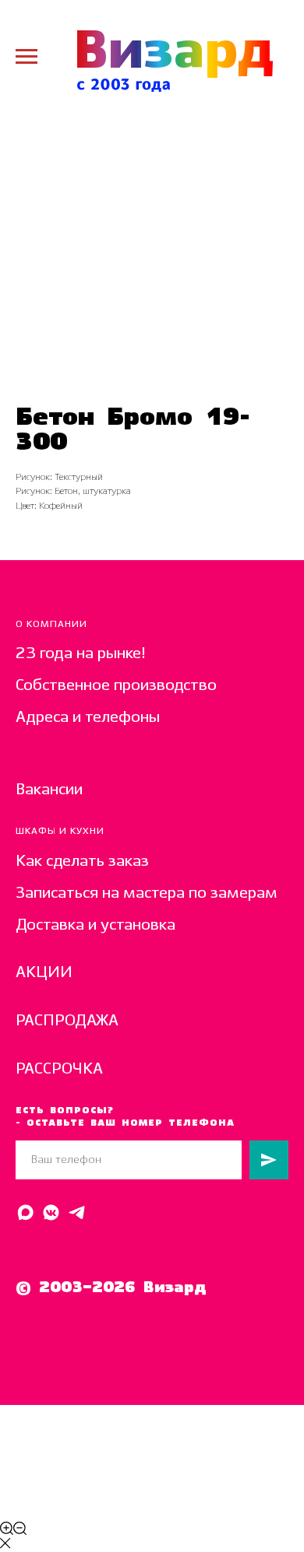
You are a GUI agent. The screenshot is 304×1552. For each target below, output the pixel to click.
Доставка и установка (95, 925)
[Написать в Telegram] (77, 1212)
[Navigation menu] (26, 57)
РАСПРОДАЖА (67, 1021)
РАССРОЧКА (59, 1069)
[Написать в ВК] (51, 1212)
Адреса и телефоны (88, 717)
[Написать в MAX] (25, 1212)
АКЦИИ (44, 972)
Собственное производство (116, 685)
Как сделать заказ (82, 861)
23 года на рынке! (81, 653)
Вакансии (49, 790)
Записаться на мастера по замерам (146, 893)
